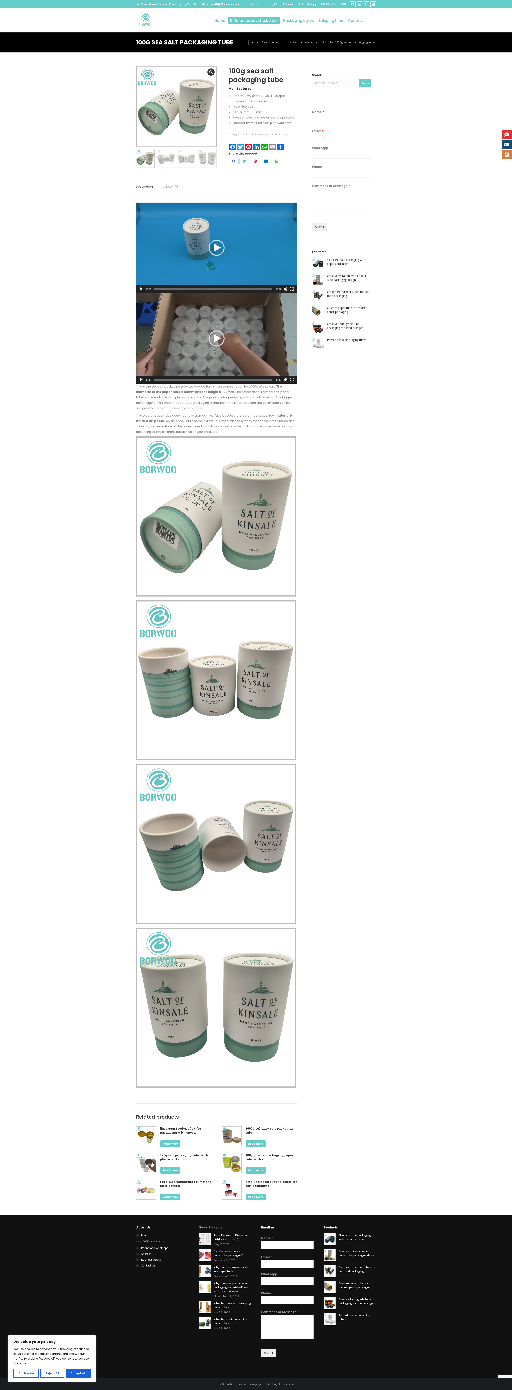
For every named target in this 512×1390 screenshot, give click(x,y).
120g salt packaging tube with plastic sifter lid (184, 1157)
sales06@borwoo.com (224, 4)
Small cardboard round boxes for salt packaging (271, 1184)
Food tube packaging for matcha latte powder (185, 1184)
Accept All (78, 1373)
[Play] (141, 289)
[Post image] (205, 1239)
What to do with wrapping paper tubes (230, 1321)
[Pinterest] (255, 161)
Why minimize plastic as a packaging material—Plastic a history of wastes (231, 1287)
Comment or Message (331, 186)
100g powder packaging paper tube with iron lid (269, 1157)
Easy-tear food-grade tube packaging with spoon (180, 1130)
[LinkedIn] (266, 161)
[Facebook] (234, 161)
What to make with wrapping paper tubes (232, 1305)
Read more (170, 1144)
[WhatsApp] (277, 161)
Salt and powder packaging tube (263, 134)
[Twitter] (244, 161)
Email (317, 131)
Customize (26, 1373)
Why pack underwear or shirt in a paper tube (232, 1269)
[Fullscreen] (292, 289)
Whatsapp (320, 148)
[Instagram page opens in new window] (373, 4)
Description (144, 186)
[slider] (213, 289)
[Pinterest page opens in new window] (366, 4)
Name (318, 112)
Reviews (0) (169, 186)
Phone (317, 167)
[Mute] (285, 289)
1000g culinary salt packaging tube (270, 1130)
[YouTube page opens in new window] (353, 4)
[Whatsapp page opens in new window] (359, 4)
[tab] (144, 184)
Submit (319, 227)
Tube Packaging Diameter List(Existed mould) (230, 1237)
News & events (210, 1227)
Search (317, 75)
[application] (216, 248)
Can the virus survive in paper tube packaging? (228, 1253)
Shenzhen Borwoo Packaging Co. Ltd (169, 4)
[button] (217, 248)
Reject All (52, 1373)
